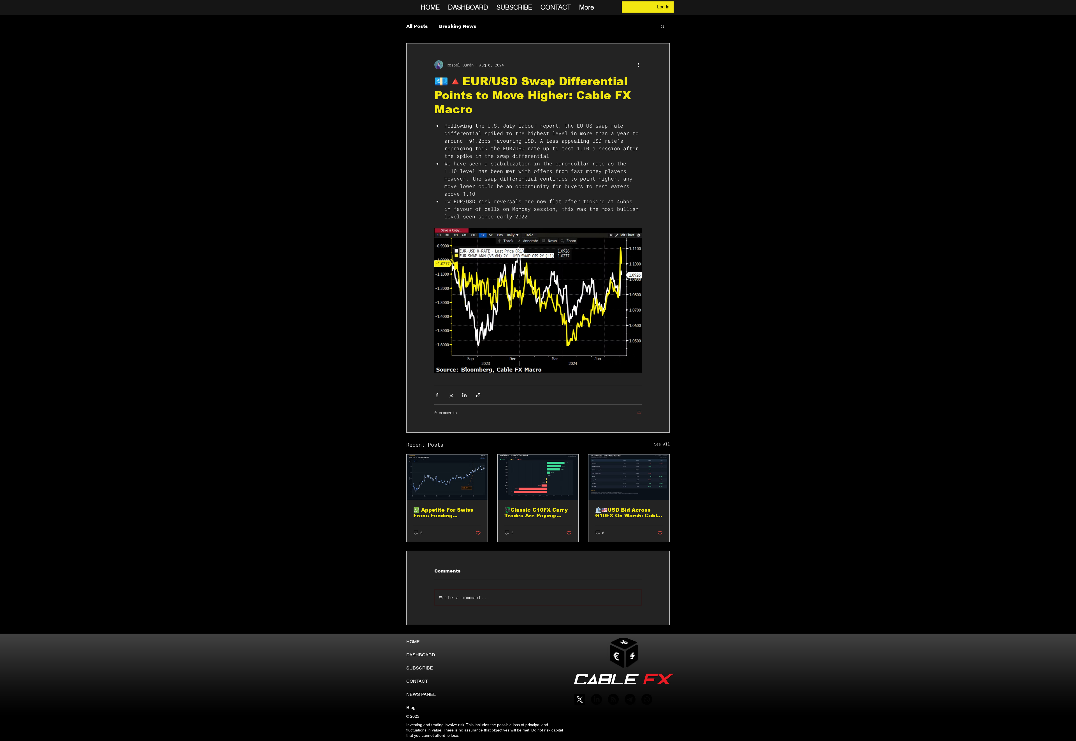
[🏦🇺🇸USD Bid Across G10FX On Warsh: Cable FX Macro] (628, 477)
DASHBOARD (420, 654)
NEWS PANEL (421, 694)
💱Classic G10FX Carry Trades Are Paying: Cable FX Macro (536, 512)
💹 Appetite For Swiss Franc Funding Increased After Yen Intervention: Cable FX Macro (444, 512)
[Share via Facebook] (437, 395)
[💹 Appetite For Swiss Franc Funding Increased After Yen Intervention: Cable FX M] (447, 477)
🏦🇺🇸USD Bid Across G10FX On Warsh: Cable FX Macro (627, 512)
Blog (411, 707)
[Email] (630, 699)
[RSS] (613, 699)
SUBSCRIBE (419, 668)
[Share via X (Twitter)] (450, 395)
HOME (413, 641)
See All (662, 444)
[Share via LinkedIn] (464, 395)
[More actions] (638, 64)
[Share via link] (478, 395)
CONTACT (417, 681)
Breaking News (457, 26)
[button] (662, 26)
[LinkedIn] (596, 699)
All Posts (417, 26)
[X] (579, 699)
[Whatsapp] (646, 699)
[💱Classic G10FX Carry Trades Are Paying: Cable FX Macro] (538, 477)
